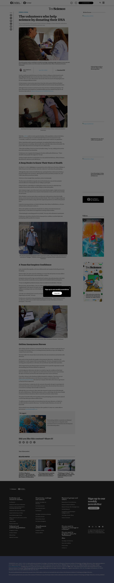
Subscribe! (57, 293)
